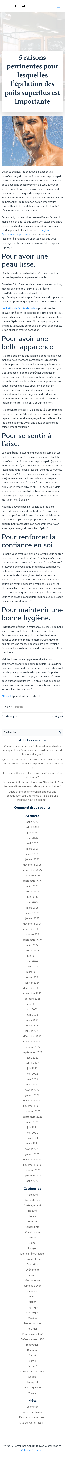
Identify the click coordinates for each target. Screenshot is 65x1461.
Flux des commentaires (32, 1417)
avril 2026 (32, 843)
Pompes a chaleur (32, 1334)
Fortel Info (19, 6)
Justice (32, 1296)
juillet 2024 (32, 950)
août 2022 (32, 1057)
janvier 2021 (33, 1154)
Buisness (33, 1221)
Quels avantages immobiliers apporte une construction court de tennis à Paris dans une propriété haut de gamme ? (32, 796)
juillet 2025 (32, 891)
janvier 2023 (33, 1031)
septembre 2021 (32, 1116)
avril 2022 (32, 1079)
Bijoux (32, 1216)
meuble (32, 1318)
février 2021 (33, 1149)
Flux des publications (32, 1412)
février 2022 (33, 1090)
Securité (32, 1366)
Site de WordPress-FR (33, 1422)
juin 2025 (32, 897)
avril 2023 (32, 1015)
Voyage (32, 1393)
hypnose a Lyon (33, 1286)
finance (32, 1275)
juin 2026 (32, 832)
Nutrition (33, 1328)
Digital (32, 1243)
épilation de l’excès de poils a (20, 308)
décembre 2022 (32, 1036)
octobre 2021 (32, 1111)
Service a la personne (32, 1371)
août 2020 (32, 1181)
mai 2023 (32, 1009)
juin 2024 (32, 956)
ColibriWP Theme (31, 1450)
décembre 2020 (32, 1159)
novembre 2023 (32, 993)
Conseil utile (33, 1227)
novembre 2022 (32, 1041)
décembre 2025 (32, 864)
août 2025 (32, 886)
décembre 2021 (32, 1100)
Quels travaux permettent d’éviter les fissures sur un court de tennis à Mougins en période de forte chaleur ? (32, 763)
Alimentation (32, 1200)
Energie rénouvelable (32, 1253)
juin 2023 (32, 1004)
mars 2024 (32, 972)
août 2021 (32, 1122)
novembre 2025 (32, 870)
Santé (32, 1355)
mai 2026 (32, 838)
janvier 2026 (33, 859)
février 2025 (33, 913)
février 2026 (33, 854)
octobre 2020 (32, 1170)
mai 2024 (32, 961)
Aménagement (32, 1205)
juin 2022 (32, 1068)
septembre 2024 (32, 940)
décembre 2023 (32, 988)
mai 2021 (32, 1132)
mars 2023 (32, 1020)
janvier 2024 (33, 982)
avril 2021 (32, 1138)
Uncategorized (32, 1387)
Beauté (19, 706)
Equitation (32, 1264)
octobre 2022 (32, 1047)
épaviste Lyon (32, 1259)
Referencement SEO (32, 1339)
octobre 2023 (32, 998)
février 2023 (33, 1025)
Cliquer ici (7, 696)
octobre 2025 (32, 875)
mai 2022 (32, 1073)
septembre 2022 (32, 1052)
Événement (32, 1269)
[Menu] (59, 6)
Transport (32, 1382)
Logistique (32, 1307)
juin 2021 (32, 1127)
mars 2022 (32, 1084)
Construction (32, 1232)
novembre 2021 (32, 1106)
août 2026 (32, 822)
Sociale (32, 1377)
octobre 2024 (32, 934)
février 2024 (33, 977)
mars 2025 (32, 907)
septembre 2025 (32, 881)
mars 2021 (32, 1143)
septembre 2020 (32, 1175)
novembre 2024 (32, 929)
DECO (32, 1237)
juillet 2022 (32, 1063)
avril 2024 (32, 966)
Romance (32, 1350)
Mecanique (32, 1312)
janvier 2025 (33, 918)
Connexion (32, 1406)
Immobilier (32, 1291)
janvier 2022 (33, 1095)
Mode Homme (32, 1323)
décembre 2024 (32, 923)
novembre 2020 (32, 1165)
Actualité (32, 1194)
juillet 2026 (32, 827)
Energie (32, 1248)
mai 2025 (32, 902)
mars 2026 (32, 848)
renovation (32, 1344)
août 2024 (32, 945)
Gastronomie (32, 1280)
